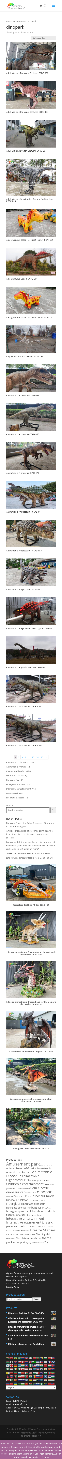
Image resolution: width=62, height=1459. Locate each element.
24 (37, 757)
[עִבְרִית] (38, 1365)
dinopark (45, 1191)
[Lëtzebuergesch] (19, 1372)
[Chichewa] (8, 1361)
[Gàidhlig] (45, 1376)
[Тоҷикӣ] (45, 1380)
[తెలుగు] (53, 1380)
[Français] (49, 1361)
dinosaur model (44, 1196)
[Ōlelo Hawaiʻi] (34, 1365)
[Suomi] (45, 1361)
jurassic (47, 1222)
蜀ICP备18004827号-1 (31, 1436)
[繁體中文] (53, 1383)
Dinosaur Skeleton (17, 1200)
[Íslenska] (53, 1365)
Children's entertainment (25, 1184)
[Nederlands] (27, 1361)
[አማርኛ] (15, 1358)
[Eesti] (38, 1361)
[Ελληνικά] (19, 1365)
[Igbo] (8, 1369)
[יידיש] (38, 1383)
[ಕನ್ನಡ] (30, 1369)
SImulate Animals (26, 1238)
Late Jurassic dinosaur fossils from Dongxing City (29, 857)
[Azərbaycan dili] (27, 1358)
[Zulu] (45, 1383)
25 (42, 757)
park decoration (29, 1234)
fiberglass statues (15, 1214)
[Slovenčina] (19, 1380)
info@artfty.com (20, 1404)
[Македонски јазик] (23, 1372)
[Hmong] (45, 1365)
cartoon (46, 1180)
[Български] (45, 1358)
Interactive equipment (23, 1222)
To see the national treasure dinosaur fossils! (28, 853)
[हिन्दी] (42, 1365)
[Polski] (23, 1376)
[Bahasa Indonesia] (12, 1369)
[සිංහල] (15, 1380)
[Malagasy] (27, 1372)
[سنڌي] (12, 1380)
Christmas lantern (23, 1188)
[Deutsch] (15, 1365)
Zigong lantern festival (35, 1243)
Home (9, 21)
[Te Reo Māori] (42, 1372)
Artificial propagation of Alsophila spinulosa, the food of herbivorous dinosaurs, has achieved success (29, 834)
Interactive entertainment (25, 1218)
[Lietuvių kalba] (15, 1372)
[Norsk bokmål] (12, 1376)
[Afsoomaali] (27, 1380)
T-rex (39, 1239)
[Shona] (8, 1380)
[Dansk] (23, 1361)
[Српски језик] (49, 1376)
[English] (30, 1361)
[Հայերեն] (23, 1358)
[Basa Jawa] (27, 1369)
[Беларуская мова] (34, 1358)
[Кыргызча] (49, 1369)
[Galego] (8, 1365)
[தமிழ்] (49, 1380)
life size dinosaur (21, 1230)
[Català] (49, 1358)
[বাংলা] (38, 1358)
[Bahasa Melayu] (30, 1372)
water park (19, 1242)
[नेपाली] (8, 1376)
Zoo (46, 1242)
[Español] (30, 1380)
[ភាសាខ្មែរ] (38, 1369)
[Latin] (8, 1372)
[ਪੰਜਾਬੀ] (30, 1376)
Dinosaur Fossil (22, 1196)
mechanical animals (14, 1234)
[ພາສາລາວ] (53, 1369)
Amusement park (23, 1164)
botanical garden (35, 1180)
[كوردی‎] (45, 1369)
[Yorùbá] (42, 1383)
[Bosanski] (42, 1358)
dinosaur (9, 1196)
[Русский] (38, 1376)
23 (33, 757)
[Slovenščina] (23, 1380)
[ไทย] (8, 1383)
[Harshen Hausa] (30, 1365)
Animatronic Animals (19, 1172)
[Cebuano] (53, 1358)
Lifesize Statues (43, 1230)
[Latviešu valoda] (12, 1372)
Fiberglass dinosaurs (17, 1207)
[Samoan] (42, 1376)
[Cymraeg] (30, 1383)
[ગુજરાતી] (23, 1365)
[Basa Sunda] (34, 1380)
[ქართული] (12, 1365)
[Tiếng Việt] (27, 1383)
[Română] (34, 1376)
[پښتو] (15, 1376)
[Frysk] (53, 1361)
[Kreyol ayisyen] (27, 1365)
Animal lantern (46, 1165)
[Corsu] (12, 1361)
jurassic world (36, 1226)
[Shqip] (12, 1358)
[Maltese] (38, 1372)
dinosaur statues (38, 1200)
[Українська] (15, 1383)
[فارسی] (19, 1376)
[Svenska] (42, 1380)
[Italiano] (19, 1369)
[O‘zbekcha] (23, 1383)
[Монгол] (49, 1372)
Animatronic (43, 1168)
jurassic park (15, 1226)
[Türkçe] (12, 1383)
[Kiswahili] (38, 1380)
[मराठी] (45, 1372)
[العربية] (19, 1358)
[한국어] (42, 1369)
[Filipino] (42, 1361)
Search (9, 805)
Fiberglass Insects (40, 1207)
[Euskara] (30, 1358)
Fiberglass (13, 1203)
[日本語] (23, 1369)
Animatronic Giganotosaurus (22, 1178)
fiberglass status (34, 1214)
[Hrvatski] (15, 1361)
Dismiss (45, 1457)
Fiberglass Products (42, 1211)
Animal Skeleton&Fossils (21, 1168)
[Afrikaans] (8, 1358)
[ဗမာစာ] (53, 1372)
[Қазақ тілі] (34, 1369)
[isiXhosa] (34, 1383)
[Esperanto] (34, 1361)
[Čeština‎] (19, 1361)
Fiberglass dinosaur (33, 1204)
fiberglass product (18, 1211)
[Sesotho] (53, 1376)
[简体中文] (49, 1383)
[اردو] (19, 1383)
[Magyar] (49, 1365)
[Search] (53, 810)
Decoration (30, 1192)
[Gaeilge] (15, 1369)
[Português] (27, 1376)
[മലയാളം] (34, 1372)
